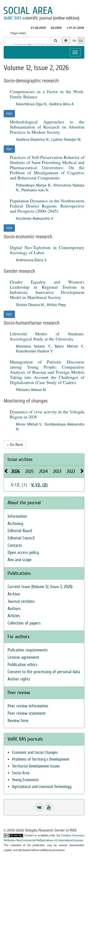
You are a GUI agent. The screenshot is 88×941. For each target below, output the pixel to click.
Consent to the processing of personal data (44, 671)
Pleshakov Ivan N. (35, 189)
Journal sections (21, 601)
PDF (9, 113)
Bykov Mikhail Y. (69, 346)
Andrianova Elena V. (31, 259)
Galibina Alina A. (62, 103)
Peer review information (28, 706)
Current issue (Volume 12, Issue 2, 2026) (40, 586)
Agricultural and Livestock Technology (41, 786)
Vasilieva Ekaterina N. (32, 139)
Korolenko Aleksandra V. (35, 218)
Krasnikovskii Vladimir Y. (34, 351)
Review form (18, 720)
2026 (15, 471)
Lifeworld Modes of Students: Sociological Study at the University (47, 336)
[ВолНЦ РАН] (39, 807)
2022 (71, 471)
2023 (57, 471)
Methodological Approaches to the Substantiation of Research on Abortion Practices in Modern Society (47, 127)
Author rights (19, 679)
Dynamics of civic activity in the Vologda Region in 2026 (47, 414)
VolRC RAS (12, 18)
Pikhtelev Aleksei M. (31, 389)
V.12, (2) (39, 484)
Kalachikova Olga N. (31, 103)
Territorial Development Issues (36, 766)
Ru (75, 40)
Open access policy (23, 552)
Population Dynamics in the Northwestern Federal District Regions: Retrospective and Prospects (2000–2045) (47, 206)
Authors (14, 608)
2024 (43, 471)
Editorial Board (20, 530)
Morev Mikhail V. (29, 424)
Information (17, 516)
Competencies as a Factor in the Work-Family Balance (47, 93)
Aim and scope (20, 559)
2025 (29, 471)
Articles (14, 615)
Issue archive (20, 459)
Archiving (15, 523)
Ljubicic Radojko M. (66, 139)
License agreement (23, 657)
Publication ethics (22, 664)
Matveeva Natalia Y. (33, 346)
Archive (14, 594)
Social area (28, 11)
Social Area (21, 773)
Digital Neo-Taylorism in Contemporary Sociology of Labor (47, 249)
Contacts (15, 545)
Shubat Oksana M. (30, 304)
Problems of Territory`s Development (40, 759)
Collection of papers (24, 623)
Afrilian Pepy (56, 304)
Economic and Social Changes (35, 752)
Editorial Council (21, 538)
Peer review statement (27, 713)
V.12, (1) (19, 484)
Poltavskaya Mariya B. (33, 185)
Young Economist (25, 779)
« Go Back (15, 444)
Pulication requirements (28, 650)
